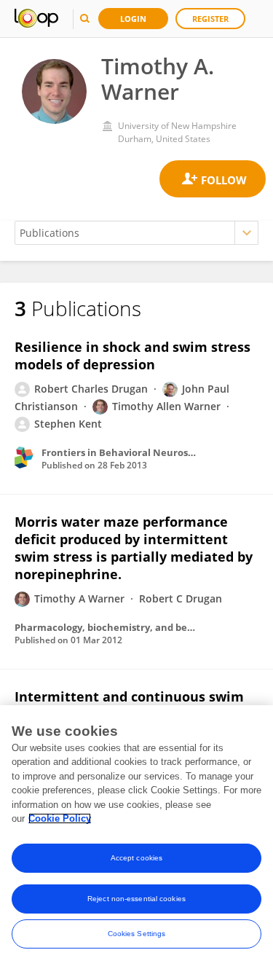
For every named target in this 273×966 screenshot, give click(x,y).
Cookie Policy (59, 818)
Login (133, 18)
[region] (136, 835)
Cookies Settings (137, 934)
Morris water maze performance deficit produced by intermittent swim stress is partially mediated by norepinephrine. (134, 548)
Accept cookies (136, 858)
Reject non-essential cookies (136, 899)
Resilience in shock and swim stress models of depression (132, 355)
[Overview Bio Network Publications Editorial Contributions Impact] (136, 233)
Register (210, 18)
